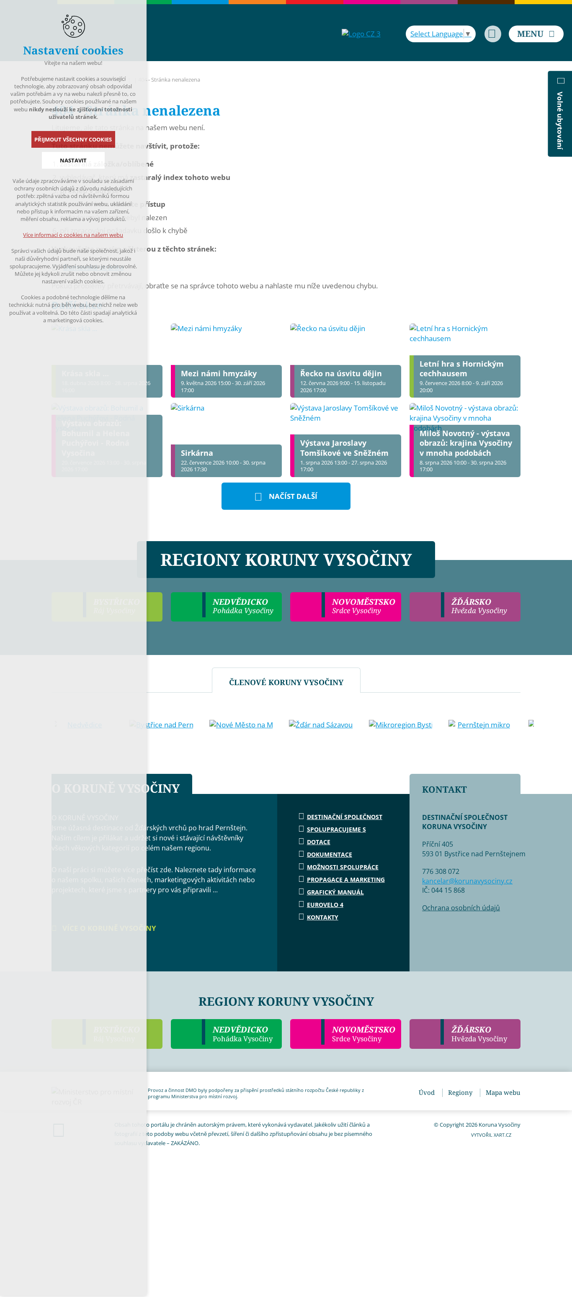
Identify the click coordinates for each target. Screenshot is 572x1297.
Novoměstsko (363, 1033)
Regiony (460, 1092)
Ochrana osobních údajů (461, 907)
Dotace (318, 842)
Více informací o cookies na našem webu (73, 235)
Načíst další (293, 496)
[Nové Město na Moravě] (241, 725)
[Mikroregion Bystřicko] (401, 725)
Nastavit (73, 160)
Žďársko (479, 1033)
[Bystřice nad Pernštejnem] (161, 725)
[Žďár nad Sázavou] (321, 725)
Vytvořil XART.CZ (491, 1135)
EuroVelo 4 (325, 905)
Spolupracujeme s (336, 829)
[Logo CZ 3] (361, 34)
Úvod (427, 1092)
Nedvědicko (243, 1033)
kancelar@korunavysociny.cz (467, 881)
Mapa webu (503, 1092)
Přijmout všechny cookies (73, 139)
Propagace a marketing (346, 880)
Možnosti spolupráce (343, 867)
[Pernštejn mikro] (480, 725)
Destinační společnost (344, 817)
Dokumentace (329, 854)
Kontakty (322, 917)
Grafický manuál (335, 892)
